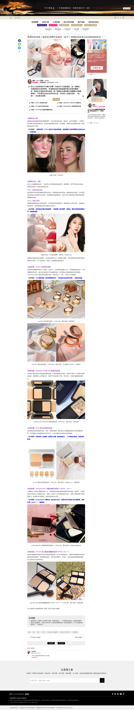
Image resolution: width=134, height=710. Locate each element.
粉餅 (3, 28)
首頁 (28, 34)
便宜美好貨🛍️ (93, 22)
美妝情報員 (40, 34)
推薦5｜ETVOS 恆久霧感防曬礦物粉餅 (41, 109)
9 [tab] (97, 128)
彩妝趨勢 (35, 82)
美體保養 (97, 103)
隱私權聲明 (13, 698)
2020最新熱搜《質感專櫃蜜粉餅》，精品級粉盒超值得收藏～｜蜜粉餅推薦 (59, 278)
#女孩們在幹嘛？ (76, 25)
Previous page (35, 637)
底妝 (1, 28)
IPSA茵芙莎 (75, 632)
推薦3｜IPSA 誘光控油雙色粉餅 (40, 106)
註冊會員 (51, 643)
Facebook (19, 40)
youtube (121, 694)
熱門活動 (81, 22)
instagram (115, 694)
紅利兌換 (19, 698)
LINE (19, 44)
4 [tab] (91, 74)
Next (105, 70)
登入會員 (61, 643)
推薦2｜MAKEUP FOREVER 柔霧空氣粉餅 (71, 102)
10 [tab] (98, 128)
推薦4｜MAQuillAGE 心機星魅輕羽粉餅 (70, 106)
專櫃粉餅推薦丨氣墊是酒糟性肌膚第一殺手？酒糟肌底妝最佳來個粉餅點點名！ (63, 34)
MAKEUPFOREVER (65, 632)
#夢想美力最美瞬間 (91, 25)
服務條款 (70, 707)
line (118, 694)
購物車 (123, 17)
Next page (78, 637)
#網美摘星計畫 (42, 25)
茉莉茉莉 (33, 651)
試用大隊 (45, 22)
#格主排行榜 (53, 25)
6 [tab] (93, 74)
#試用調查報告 (64, 25)
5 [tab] (92, 74)
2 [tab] (88, 74)
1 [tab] (87, 74)
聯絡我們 (24, 698)
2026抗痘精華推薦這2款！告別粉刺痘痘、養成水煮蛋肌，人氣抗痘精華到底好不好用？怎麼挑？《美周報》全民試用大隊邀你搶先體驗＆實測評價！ (96, 56)
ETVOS (9, 28)
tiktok (123, 694)
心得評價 (56, 22)
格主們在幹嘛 (69, 22)
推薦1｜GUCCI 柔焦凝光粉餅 (39, 102)
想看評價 (96, 68)
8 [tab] (96, 128)
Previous (88, 70)
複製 (19, 51)
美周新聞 (34, 22)
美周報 (17, 18)
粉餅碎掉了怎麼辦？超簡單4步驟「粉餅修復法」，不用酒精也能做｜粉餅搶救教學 (56, 621)
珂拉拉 (94, 111)
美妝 (6, 28)
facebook (112, 694)
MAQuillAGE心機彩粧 (52, 632)
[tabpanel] (97, 56)
